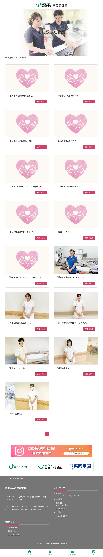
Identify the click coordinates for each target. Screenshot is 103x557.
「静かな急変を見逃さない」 (20, 323)
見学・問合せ (72, 555)
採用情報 (59, 512)
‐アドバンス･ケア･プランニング (67, 496)
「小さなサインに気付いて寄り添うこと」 (25, 277)
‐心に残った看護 (62, 505)
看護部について (61, 493)
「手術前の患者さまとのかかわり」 (71, 277)
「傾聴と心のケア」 (64, 232)
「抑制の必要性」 (15, 414)
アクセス (50, 555)
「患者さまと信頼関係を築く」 (21, 96)
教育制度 (59, 503)
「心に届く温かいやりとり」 (68, 141)
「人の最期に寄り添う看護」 (68, 186)
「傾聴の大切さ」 (63, 368)
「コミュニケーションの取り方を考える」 (25, 186)
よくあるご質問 (61, 516)
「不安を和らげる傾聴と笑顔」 (21, 141)
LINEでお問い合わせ (15, 479)
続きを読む (41, 101)
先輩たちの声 (61, 509)
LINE (93, 555)
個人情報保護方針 (14, 535)
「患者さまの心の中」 (17, 368)
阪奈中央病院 (12, 527)
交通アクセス (12, 531)
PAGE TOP (98, 544)
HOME (29, 555)
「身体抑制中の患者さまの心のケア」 (72, 323)
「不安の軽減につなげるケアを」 (22, 232)
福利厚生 (59, 499)
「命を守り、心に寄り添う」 (68, 96)
